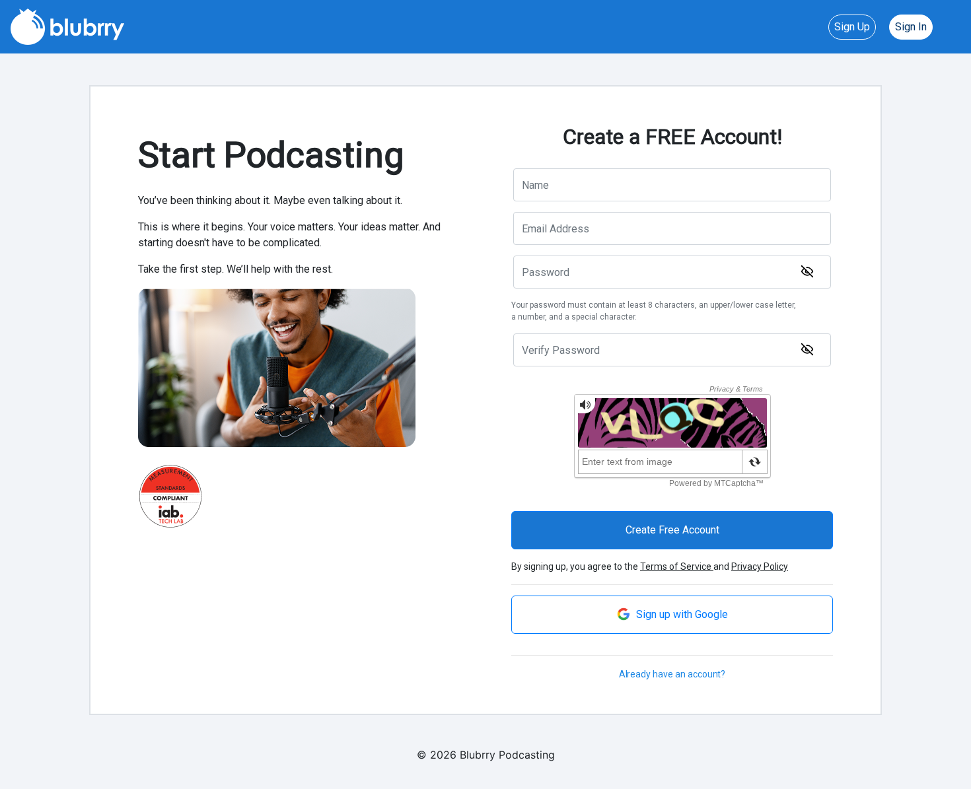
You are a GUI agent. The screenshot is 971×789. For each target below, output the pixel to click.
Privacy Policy (759, 566)
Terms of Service (676, 566)
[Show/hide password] (807, 271)
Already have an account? (672, 674)
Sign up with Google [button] (680, 614)
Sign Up (852, 26)
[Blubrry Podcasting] (67, 26)
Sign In (911, 26)
